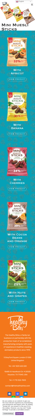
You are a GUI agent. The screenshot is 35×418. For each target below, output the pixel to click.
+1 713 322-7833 (19, 380)
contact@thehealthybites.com (17, 386)
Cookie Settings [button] (8, 413)
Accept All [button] (19, 413)
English (21, 1)
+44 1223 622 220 (19, 366)
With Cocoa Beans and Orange (17, 237)
